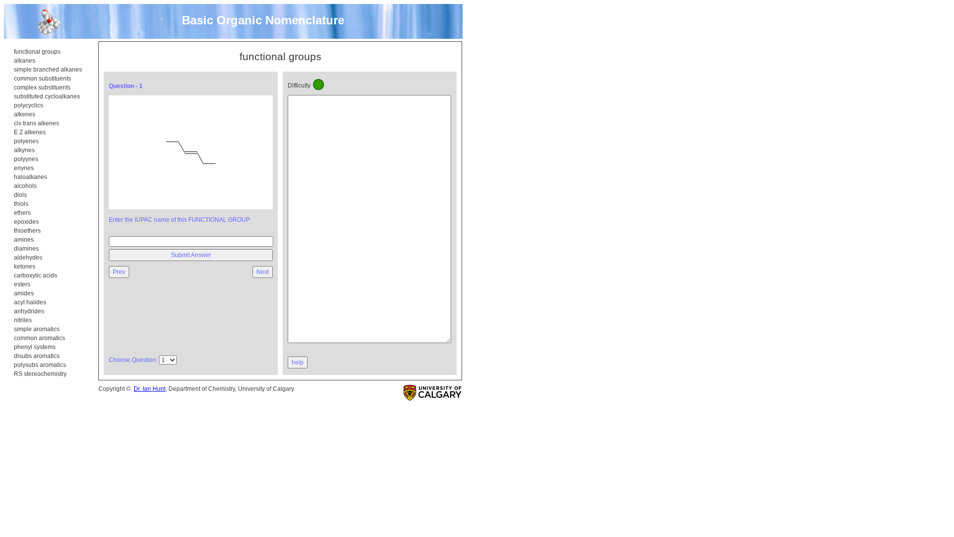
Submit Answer (191, 255)
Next (262, 271)
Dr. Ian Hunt (149, 388)
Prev (119, 271)
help (298, 362)
